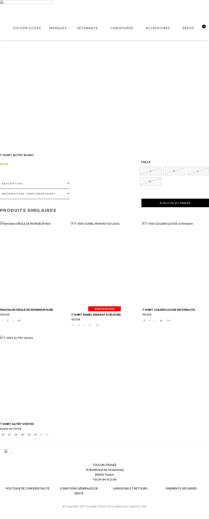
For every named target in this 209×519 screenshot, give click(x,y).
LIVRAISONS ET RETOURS (130, 488)
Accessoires (158, 28)
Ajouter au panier (175, 203)
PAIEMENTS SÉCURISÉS (181, 488)
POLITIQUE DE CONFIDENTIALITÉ (27, 488)
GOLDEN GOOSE (27, 28)
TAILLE (146, 162)
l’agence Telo (137, 506)
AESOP (188, 28)
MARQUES (58, 28)
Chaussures (121, 28)
